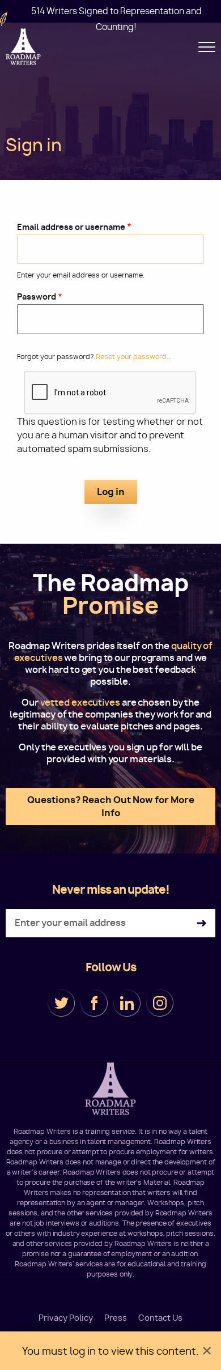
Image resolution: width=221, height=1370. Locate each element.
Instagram (159, 1003)
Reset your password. (132, 356)
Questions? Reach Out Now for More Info (110, 806)
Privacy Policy (66, 1318)
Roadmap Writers (24, 46)
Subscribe (201, 923)
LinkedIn (127, 1003)
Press (115, 1318)
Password (36, 296)
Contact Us (160, 1318)
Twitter (61, 1003)
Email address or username (71, 226)
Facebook (94, 1003)
